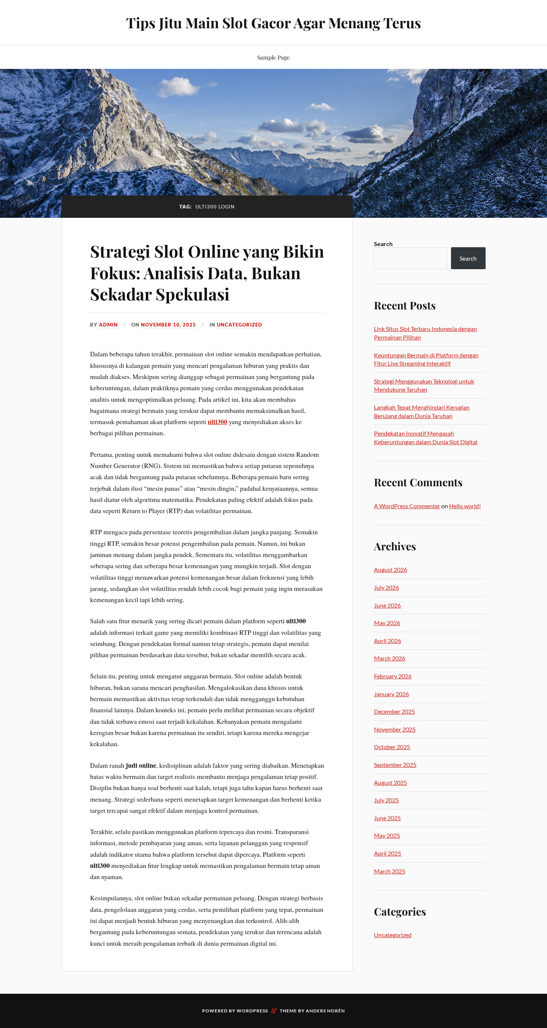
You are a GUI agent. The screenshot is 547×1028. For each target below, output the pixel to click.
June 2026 (387, 605)
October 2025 (392, 746)
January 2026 (391, 693)
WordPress (252, 1010)
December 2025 (394, 711)
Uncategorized (239, 325)
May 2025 (387, 835)
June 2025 (387, 817)
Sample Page (273, 57)
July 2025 (386, 799)
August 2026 (390, 569)
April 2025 (387, 853)
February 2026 (393, 676)
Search (383, 243)
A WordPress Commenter (407, 505)
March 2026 (389, 658)
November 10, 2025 (168, 325)
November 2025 (395, 729)
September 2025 (395, 764)
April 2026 (387, 640)
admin (108, 325)
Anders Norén (325, 1010)
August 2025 (390, 782)
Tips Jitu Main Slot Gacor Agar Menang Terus (273, 22)
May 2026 (387, 622)
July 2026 (386, 587)
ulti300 (217, 421)
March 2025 (389, 871)
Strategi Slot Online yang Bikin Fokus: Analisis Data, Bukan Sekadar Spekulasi (207, 272)
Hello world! (465, 505)
